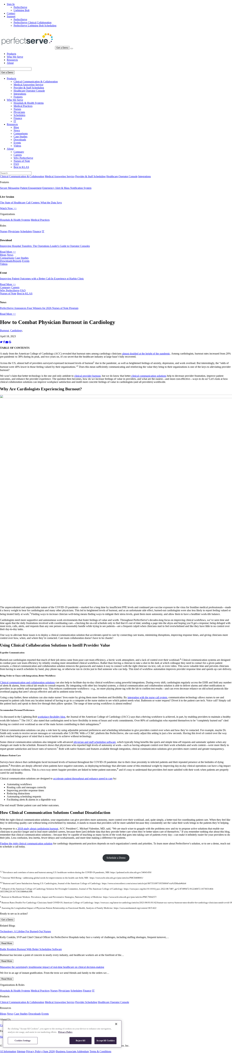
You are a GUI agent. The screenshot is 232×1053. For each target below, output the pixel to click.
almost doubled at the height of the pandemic (146, 353)
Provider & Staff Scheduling (29, 87)
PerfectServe (20, 7)
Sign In (11, 4)
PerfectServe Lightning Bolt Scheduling (35, 25)
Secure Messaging (10, 188)
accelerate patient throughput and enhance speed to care (83, 778)
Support (11, 16)
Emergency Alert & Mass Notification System (66, 188)
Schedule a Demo (116, 857)
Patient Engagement (31, 188)
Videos (17, 145)
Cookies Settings (23, 1040)
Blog (16, 127)
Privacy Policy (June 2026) (40, 1051)
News (17, 130)
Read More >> (8, 251)
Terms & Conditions (100, 1051)
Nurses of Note (22, 161)
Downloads (20, 139)
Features (18, 96)
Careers (18, 154)
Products (11, 53)
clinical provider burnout (87, 375)
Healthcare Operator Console (29, 90)
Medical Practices (23, 106)
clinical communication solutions (148, 375)
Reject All (80, 1040)
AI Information (8, 1051)
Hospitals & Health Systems (29, 102)
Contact (11, 13)
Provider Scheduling (86, 1002)
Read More (6, 943)
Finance (18, 118)
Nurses (17, 109)
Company (19, 151)
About (10, 62)
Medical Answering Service (28, 84)
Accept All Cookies (105, 1040)
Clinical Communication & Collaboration (36, 81)
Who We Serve (15, 56)
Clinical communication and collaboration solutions (27, 682)
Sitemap (21, 1051)
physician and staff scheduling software (95, 742)
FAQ (16, 164)
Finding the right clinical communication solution (26, 843)
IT (15, 121)
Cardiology (16, 330)
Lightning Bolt (21, 10)
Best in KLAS (21, 167)
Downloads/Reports (10, 260)
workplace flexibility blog (51, 716)
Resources (12, 59)
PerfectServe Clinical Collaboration (32, 22)
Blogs (3, 254)
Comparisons (21, 133)
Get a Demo (62, 47)
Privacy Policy (65, 1032)
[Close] (116, 1024)
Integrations (20, 93)
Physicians (19, 112)
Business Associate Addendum (72, 1051)
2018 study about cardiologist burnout (37, 828)
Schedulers (19, 115)
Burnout (4, 330)
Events (17, 142)
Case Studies (20, 136)
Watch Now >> (8, 208)
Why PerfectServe (23, 157)
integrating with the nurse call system (147, 697)
